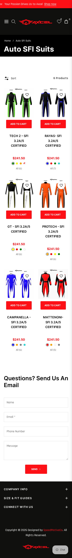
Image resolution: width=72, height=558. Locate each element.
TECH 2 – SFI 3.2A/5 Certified (18, 140)
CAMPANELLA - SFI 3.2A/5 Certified (19, 322)
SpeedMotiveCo (53, 530)
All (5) (53, 349)
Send (34, 469)
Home (7, 40)
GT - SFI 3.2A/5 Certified (18, 229)
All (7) (53, 168)
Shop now (52, 4)
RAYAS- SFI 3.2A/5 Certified (53, 140)
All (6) (19, 168)
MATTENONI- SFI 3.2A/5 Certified (53, 322)
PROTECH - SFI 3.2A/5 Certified (53, 231)
